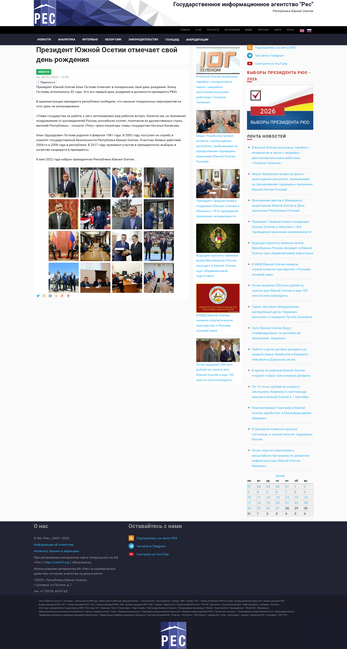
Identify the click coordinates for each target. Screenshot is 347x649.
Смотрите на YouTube (271, 64)
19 (268, 503)
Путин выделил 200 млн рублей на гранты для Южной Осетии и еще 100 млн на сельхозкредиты (279, 290)
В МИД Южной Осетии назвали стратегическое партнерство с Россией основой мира (281, 269)
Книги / (114, 608)
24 (249, 508)
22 (296, 503)
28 (259, 486)
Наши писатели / (222, 608)
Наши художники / (237, 608)
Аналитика (66, 39)
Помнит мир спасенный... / (226, 612)
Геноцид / (159, 605)
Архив (280, 476)
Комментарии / (124, 608)
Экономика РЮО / (257, 615)
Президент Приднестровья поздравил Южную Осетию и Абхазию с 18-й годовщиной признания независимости (281, 227)
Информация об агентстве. (54, 544)
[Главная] (173, 635)
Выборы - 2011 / (193, 601)
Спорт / (224, 615)
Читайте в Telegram (269, 55)
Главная (185, 30)
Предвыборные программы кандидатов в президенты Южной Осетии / (69, 615)
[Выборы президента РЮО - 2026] (280, 107)
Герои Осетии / (169, 605)
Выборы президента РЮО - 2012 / (82, 605)
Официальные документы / (129, 612)
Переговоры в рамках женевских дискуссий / (161, 612)
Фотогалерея (232, 30)
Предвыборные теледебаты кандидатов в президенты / (123, 615)
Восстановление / (163, 601)
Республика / (187, 615)
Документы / (215, 605)
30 (278, 486)
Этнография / (272, 615)
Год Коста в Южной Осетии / (188, 605)
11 (259, 497)
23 (306, 503)
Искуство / (275, 605)
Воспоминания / (148, 601)
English (302, 31)
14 (287, 497)
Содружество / (214, 615)
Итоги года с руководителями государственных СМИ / (62, 608)
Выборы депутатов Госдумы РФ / (249, 601)
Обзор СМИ (113, 39)
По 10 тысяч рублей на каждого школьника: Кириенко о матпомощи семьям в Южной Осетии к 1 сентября (280, 392)
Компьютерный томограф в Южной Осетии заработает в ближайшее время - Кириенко (282, 413)
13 (278, 497)
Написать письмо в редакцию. (57, 551)
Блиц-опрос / (68, 601)
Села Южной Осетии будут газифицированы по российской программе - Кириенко (276, 333)
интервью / (265, 605)
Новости (44, 39)
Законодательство (143, 39)
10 (249, 497)
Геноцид (172, 39)
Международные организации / (192, 608)
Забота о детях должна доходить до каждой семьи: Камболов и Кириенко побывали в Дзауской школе (280, 354)
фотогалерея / (234, 615)
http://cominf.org (57, 562)
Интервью (90, 39)
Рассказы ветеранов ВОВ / (158, 615)
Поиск (290, 30)
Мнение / (210, 608)
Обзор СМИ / (251, 608)
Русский (309, 31)
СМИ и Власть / (200, 615)
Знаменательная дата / (232, 605)
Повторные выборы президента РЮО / (198, 612)
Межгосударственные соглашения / (162, 608)
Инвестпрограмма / (251, 605)
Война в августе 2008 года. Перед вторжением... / (120, 601)
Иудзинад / (105, 608)
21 (287, 503)
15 (296, 497)
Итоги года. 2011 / (92, 608)
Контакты (213, 30)
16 (306, 497)
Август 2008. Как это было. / (51, 601)
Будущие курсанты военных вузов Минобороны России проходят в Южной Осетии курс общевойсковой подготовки (217, 265)
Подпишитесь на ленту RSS (275, 47)
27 (249, 486)
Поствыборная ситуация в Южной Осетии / (256, 612)
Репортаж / (176, 615)
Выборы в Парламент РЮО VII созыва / (217, 601)
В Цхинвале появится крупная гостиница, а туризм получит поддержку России (282, 434)
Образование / (263, 608)
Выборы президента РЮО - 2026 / (140, 605)
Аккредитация (197, 39)
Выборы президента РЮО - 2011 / (53, 605)
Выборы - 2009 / (179, 601)
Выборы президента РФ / (274, 601)
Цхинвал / (245, 615)
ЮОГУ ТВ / (283, 615)
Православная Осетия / (285, 612)
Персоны (263, 30)
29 (268, 486)
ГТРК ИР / (205, 605)
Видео (249, 30)
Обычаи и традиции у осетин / (97, 612)
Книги (277, 30)
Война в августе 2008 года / (86, 601)
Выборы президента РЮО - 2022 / (111, 605)
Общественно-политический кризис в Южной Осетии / (62, 612)
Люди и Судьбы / (139, 608)
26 (268, 508)
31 (287, 486)
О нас (198, 30)
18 (259, 503)
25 (259, 508)
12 (268, 497)
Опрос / (114, 612)
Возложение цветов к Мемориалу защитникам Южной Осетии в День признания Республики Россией (278, 205)
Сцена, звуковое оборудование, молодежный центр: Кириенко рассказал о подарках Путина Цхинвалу (282, 312)
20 (278, 503)
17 (249, 503)
